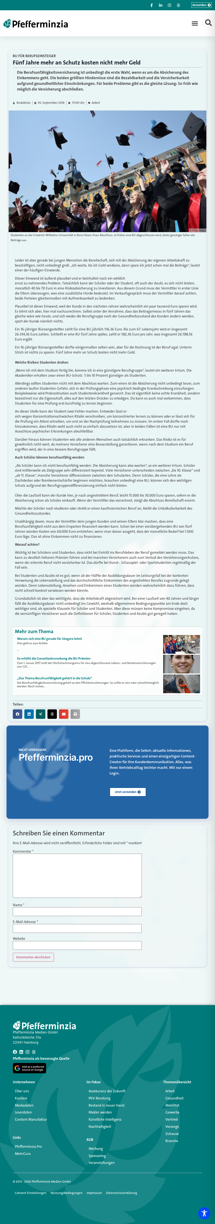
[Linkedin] (21, 1052)
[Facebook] (15, 1052)
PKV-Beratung (99, 1098)
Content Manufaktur (31, 1119)
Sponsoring (97, 1155)
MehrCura (23, 1153)
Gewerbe (172, 1112)
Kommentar (23, 851)
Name (18, 905)
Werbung (96, 1148)
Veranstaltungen (102, 1162)
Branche (171, 1141)
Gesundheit (174, 1098)
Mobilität (172, 1105)
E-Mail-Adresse (25, 922)
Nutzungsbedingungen (67, 1193)
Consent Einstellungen (30, 1193)
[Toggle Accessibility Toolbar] (204, 1213)
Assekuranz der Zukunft (107, 1091)
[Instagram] (27, 1052)
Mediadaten (24, 1105)
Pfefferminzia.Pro (28, 1146)
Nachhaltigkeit (100, 1126)
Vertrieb (171, 1119)
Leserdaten (23, 1112)
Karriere (21, 1098)
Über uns (22, 1091)
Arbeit (96, 103)
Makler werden (100, 1112)
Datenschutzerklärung (121, 1193)
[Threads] (34, 1052)
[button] (195, 23)
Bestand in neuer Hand (106, 1105)
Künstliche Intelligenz (105, 1119)
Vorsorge (172, 1126)
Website (19, 938)
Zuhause (172, 1133)
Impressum (94, 1193)
